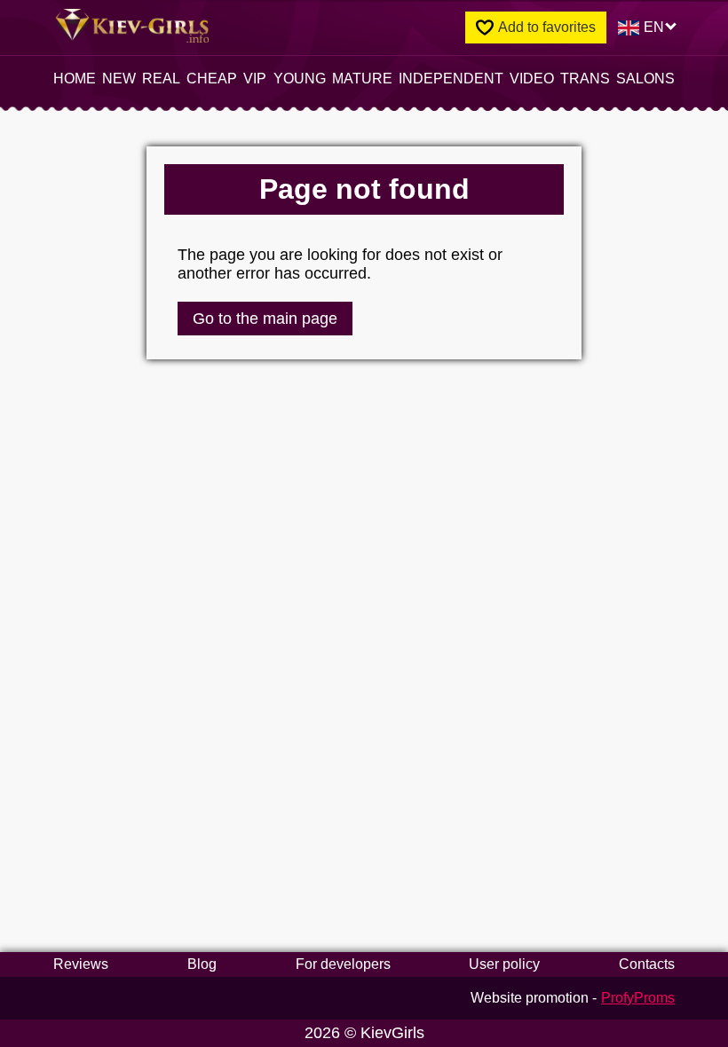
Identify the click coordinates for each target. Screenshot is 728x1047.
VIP (254, 78)
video (532, 78)
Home (74, 78)
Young (299, 78)
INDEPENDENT (451, 78)
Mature (362, 78)
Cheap (211, 78)
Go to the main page (265, 318)
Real (161, 78)
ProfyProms (638, 997)
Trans (585, 78)
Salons (645, 78)
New (119, 78)
